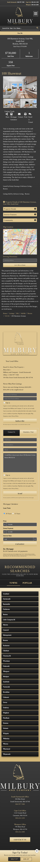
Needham (6, 718)
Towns (13, 582)
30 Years (8, 513)
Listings (11, 313)
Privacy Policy (15, 416)
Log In (26, 859)
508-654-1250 (35, 2)
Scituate (5, 728)
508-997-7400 (20, 2)
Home (5, 313)
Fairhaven (6, 609)
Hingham (6, 713)
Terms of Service (29, 497)
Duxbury (6, 707)
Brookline (6, 692)
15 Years (17, 513)
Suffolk (23, 313)
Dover (5, 702)
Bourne (5, 640)
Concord (6, 630)
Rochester (6, 645)
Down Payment (8, 528)
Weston (5, 744)
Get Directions (20, 265)
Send (20, 493)
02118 (7, 316)
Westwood (6, 749)
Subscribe (20, 421)
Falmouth (6, 666)
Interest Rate (7, 536)
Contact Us (11, 432)
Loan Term (7, 508)
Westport (6, 671)
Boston (30, 313)
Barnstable (6, 604)
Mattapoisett (7, 635)
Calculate (20, 544)
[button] (37, 28)
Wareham (6, 661)
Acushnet (6, 594)
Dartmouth (6, 599)
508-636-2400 (35, 5)
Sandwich (6, 682)
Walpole (6, 733)
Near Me (20, 33)
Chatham (6, 651)
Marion (5, 625)
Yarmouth (6, 687)
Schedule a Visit (28, 432)
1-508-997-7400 (13, 375)
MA (17, 313)
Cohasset (6, 697)
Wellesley (6, 738)
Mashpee (6, 676)
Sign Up (14, 859)
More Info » (7, 370)
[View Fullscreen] (5, 239)
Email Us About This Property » (13, 367)
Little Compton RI (9, 620)
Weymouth (6, 754)
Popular (27, 582)
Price (4, 521)
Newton (5, 723)
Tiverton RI (7, 656)
